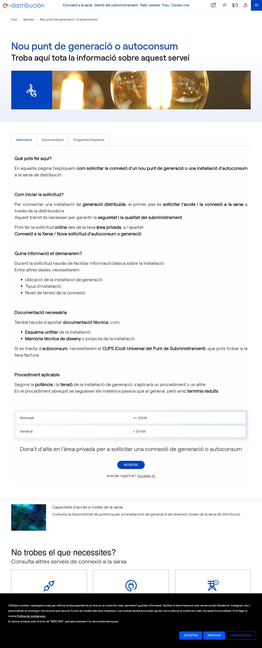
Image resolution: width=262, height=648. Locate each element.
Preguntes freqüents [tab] (89, 140)
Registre (131, 465)
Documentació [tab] (53, 140)
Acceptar (191, 635)
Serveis (28, 19)
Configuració (241, 635)
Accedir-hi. (147, 476)
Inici (14, 19)
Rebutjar (214, 635)
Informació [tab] (24, 140)
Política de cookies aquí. (31, 616)
